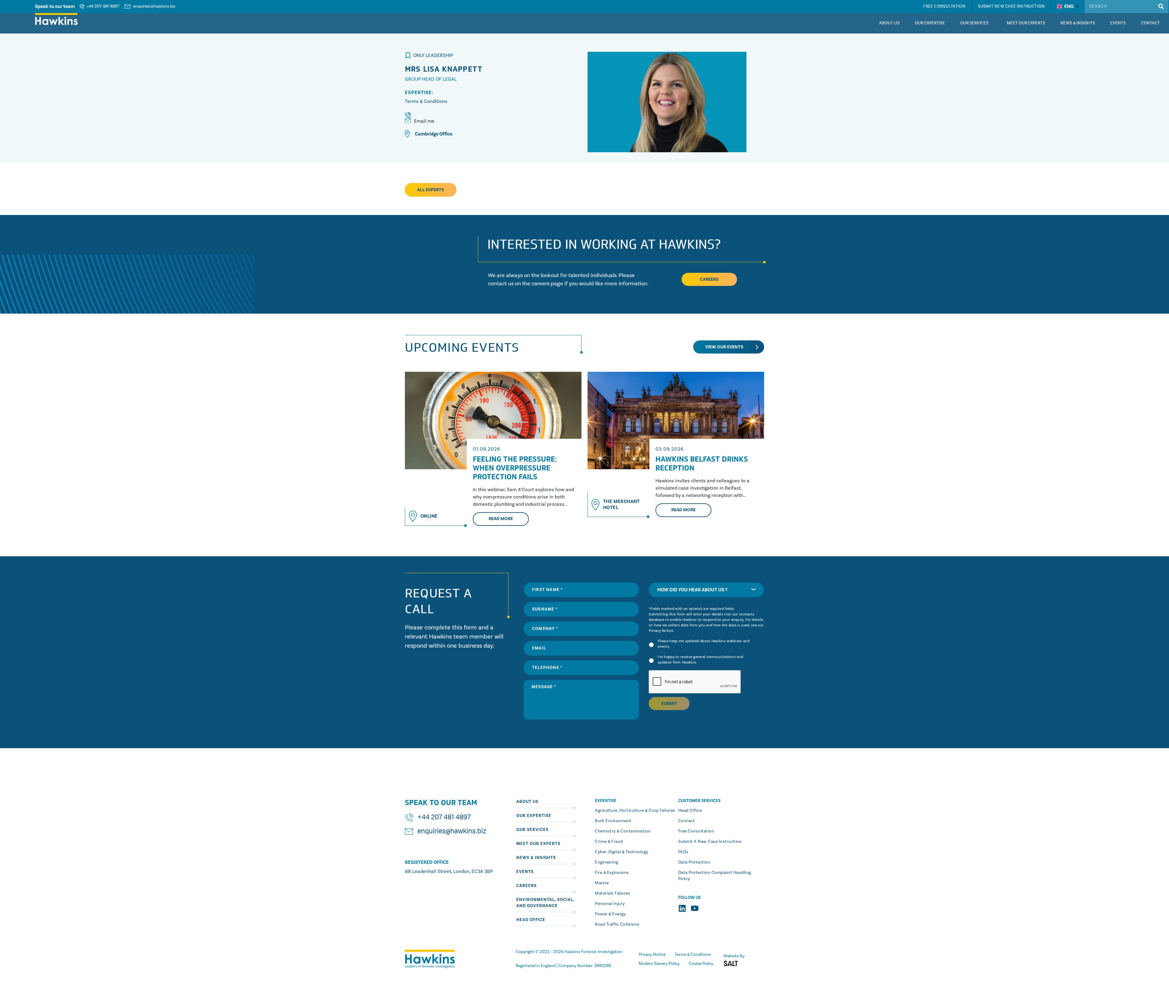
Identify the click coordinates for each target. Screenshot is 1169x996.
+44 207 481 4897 (103, 6)
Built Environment (613, 821)
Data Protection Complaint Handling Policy (714, 876)
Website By (734, 956)
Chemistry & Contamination (623, 831)
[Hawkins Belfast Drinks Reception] (676, 420)
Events (525, 872)
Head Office (530, 920)
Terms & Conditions (426, 101)
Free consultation (696, 831)
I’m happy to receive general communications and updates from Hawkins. (700, 660)
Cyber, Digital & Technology (621, 852)
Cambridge (426, 134)
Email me (424, 121)
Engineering (606, 862)
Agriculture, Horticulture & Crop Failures (635, 810)
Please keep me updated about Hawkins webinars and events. (703, 644)
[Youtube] (695, 908)
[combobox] (706, 589)
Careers (526, 886)
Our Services (532, 829)
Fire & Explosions (612, 872)
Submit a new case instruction (710, 841)
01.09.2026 (486, 449)
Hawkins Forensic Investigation (593, 952)
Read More (501, 519)
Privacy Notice (661, 630)
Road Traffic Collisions (617, 924)
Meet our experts (538, 843)
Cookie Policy (701, 963)
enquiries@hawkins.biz (154, 6)
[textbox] (706, 589)
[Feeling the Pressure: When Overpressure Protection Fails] (493, 420)
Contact (686, 821)
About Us (527, 801)
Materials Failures (612, 893)
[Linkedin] (682, 908)
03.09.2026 (669, 449)
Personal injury (610, 903)
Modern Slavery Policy (659, 963)
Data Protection (694, 862)
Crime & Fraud (609, 841)
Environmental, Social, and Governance (545, 903)
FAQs (683, 852)
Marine (602, 883)
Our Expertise (533, 815)
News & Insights (536, 858)
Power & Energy (610, 914)
